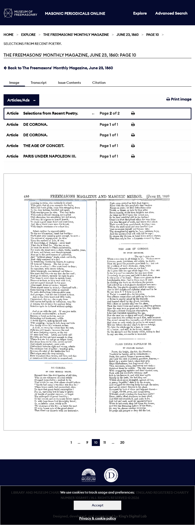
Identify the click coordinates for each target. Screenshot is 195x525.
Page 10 (152, 34)
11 (104, 442)
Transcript (39, 82)
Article (13, 113)
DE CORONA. (35, 124)
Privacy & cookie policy (97, 518)
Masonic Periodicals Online (75, 13)
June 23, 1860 (128, 34)
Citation (99, 82)
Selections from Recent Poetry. (50, 113)
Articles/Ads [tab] (18, 100)
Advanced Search (171, 13)
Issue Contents (69, 82)
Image (14, 82)
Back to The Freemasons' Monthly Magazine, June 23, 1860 (60, 67)
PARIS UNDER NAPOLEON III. (49, 156)
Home (9, 34)
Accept (97, 505)
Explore (140, 13)
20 (122, 442)
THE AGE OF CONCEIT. (43, 145)
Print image (180, 99)
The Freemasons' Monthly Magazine (76, 34)
